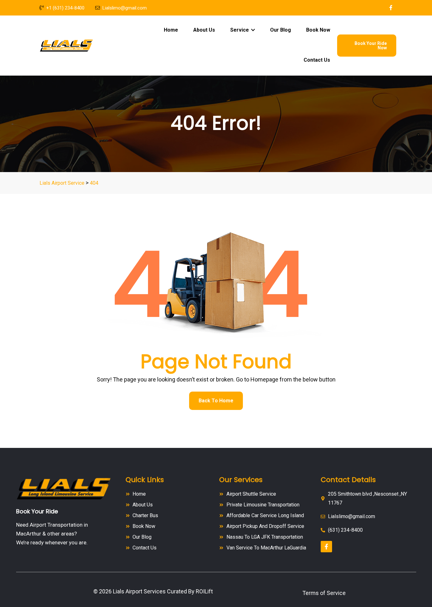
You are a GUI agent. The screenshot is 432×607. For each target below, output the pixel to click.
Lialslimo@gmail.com (124, 8)
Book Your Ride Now (371, 45)
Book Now (318, 30)
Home (171, 30)
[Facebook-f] (326, 546)
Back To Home (216, 401)
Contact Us (317, 60)
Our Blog (280, 30)
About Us (204, 30)
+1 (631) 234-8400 (65, 8)
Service (240, 30)
